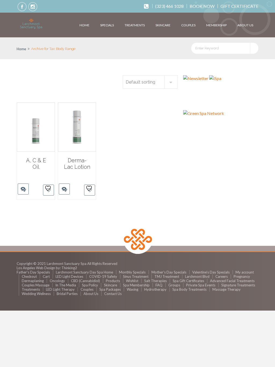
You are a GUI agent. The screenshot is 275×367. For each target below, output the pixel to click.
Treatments (135, 25)
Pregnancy (242, 276)
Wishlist (132, 281)
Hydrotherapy (155, 289)
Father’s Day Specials (33, 272)
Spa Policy (90, 285)
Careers (221, 276)
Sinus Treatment (136, 276)
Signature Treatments (238, 285)
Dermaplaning (33, 281)
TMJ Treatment (166, 276)
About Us (245, 25)
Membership (216, 25)
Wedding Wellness (36, 294)
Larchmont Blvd (197, 276)
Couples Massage (35, 285)
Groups (174, 285)
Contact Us (113, 294)
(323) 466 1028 (169, 6)
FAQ (158, 285)
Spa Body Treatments (189, 289)
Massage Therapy (226, 289)
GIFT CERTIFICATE (239, 6)
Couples (188, 25)
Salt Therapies (155, 281)
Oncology (57, 281)
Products (113, 281)
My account (245, 272)
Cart (46, 276)
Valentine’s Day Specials (211, 272)
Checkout (29, 276)
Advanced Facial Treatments (232, 281)
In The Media (65, 285)
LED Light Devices (69, 276)
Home (84, 25)
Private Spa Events (200, 285)
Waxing (132, 289)
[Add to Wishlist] (48, 190)
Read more (21, 179)
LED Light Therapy (60, 289)
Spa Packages (110, 289)
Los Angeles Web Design (36, 268)
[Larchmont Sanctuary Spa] (31, 24)
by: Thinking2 (66, 268)
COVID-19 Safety (103, 276)
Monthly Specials (132, 272)
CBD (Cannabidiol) (85, 281)
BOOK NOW (202, 6)
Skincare (163, 25)
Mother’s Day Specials (168, 272)
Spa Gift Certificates (188, 281)
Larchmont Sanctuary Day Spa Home (84, 272)
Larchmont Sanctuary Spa (66, 263)
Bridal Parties (67, 294)
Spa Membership (136, 285)
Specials (107, 25)
